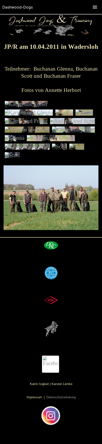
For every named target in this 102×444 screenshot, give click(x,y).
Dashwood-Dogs (17, 7)
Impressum (35, 397)
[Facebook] (50, 364)
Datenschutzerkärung (61, 397)
